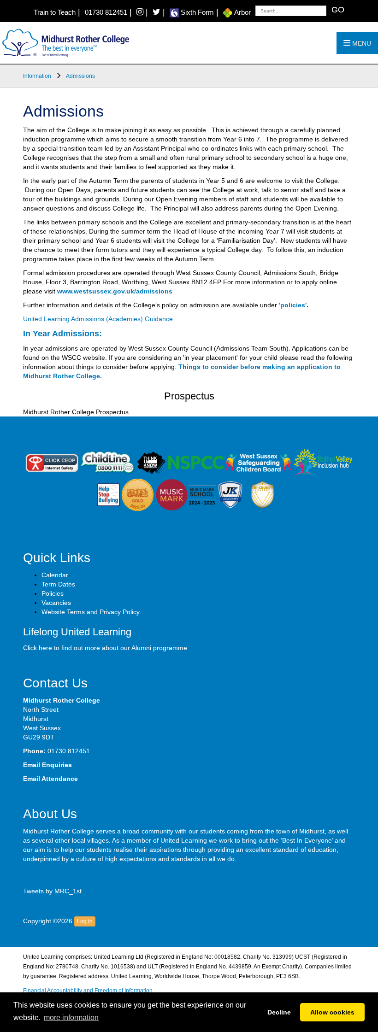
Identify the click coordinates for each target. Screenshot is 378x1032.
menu (360, 43)
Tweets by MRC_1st (52, 891)
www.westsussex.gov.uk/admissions (114, 291)
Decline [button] (279, 1012)
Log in (85, 921)
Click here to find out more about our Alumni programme (105, 647)
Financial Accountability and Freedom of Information (88, 990)
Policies (52, 593)
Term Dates (58, 584)
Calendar (54, 575)
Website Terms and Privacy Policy (90, 612)
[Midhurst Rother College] (64, 42)
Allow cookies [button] (332, 1012)
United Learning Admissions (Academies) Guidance (98, 318)
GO (337, 9)
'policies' (293, 305)
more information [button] (71, 1017)
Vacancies (56, 602)
